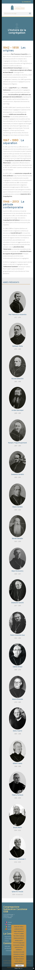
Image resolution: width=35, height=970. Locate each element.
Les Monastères (8, 938)
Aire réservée (8, 948)
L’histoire (7, 941)
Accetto (20, 965)
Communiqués (9, 950)
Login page (7, 946)
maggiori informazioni (19, 963)
